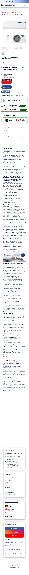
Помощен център (10, 492)
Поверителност (11, 561)
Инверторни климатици (9, 12)
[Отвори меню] (26, 5)
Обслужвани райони (10, 494)
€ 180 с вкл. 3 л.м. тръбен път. (13, 95)
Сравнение (8, 487)
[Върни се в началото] (20, 569)
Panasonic (12, 68)
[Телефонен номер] (19, 1)
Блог (6, 482)
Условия (20, 561)
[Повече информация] (3, 62)
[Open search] (24, 5)
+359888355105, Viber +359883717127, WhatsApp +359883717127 (12, 466)
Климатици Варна (10, 477)
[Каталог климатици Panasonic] (22, 22)
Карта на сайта (9, 490)
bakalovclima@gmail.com (12, 462)
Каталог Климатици (14, 11)
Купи (6, 82)
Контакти (8, 480)
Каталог (4, 11)
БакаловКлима (8, 5)
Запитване (6, 87)
